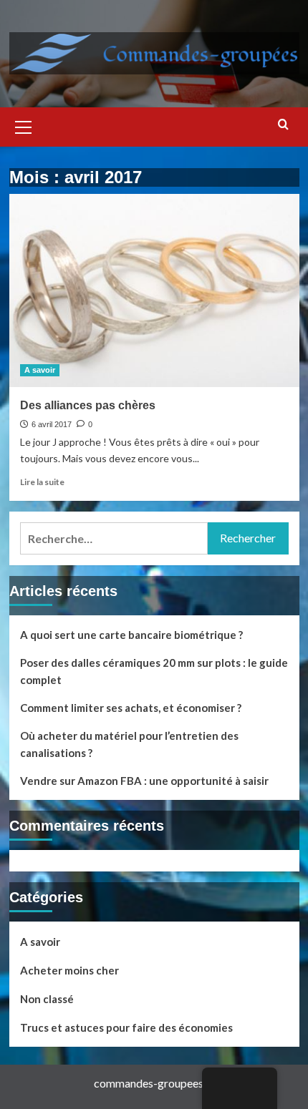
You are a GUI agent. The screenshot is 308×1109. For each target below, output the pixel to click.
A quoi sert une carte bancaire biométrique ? (131, 634)
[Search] (283, 124)
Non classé (47, 998)
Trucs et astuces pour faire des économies (126, 1027)
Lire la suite (42, 482)
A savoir (39, 370)
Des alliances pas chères (87, 405)
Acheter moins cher (69, 970)
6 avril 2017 (52, 424)
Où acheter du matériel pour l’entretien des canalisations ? (129, 744)
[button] (23, 125)
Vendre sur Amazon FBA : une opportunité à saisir (144, 780)
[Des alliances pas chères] (154, 290)
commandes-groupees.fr (154, 1083)
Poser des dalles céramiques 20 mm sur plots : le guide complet (154, 671)
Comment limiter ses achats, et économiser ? (130, 707)
